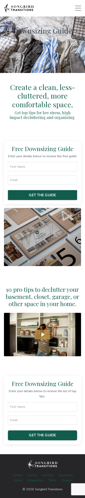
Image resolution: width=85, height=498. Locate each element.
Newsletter (35, 480)
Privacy (66, 480)
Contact (17, 475)
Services (48, 475)
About (18, 480)
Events (32, 475)
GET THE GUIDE (42, 195)
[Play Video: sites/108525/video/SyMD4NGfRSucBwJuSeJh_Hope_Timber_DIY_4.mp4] (42, 334)
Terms (52, 480)
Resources (65, 475)
